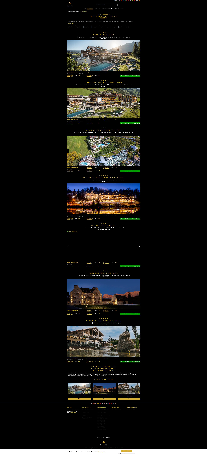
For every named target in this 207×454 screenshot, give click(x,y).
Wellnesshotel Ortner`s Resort (103, 321)
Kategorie (78, 26)
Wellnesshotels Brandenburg (101, 423)
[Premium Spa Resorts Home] (103, 443)
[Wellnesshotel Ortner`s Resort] (103, 341)
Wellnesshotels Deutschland (101, 407)
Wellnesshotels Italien (115, 407)
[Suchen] (116, 5)
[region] (103, 389)
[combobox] (105, 5)
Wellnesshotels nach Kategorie (132, 407)
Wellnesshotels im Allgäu (101, 426)
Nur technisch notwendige (129, 453)
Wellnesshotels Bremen (100, 425)
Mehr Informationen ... (102, 451)
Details (79, 398)
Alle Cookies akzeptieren (126, 450)
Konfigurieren (120, 453)
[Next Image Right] (139, 55)
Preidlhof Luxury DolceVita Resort (103, 130)
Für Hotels (102, 437)
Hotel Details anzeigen (125, 75)
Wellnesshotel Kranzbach (103, 273)
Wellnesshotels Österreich (86, 407)
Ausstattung (86, 26)
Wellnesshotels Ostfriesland (101, 429)
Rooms (114, 26)
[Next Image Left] (68, 55)
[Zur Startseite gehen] (70, 4)
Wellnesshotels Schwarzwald (101, 427)
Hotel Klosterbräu (103, 35)
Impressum (98, 437)
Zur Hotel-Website (136, 75)
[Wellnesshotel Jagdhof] (103, 246)
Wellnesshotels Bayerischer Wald (102, 428)
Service (121, 26)
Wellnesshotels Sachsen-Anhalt (102, 422)
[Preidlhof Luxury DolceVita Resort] (103, 151)
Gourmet (95, 26)
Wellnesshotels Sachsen (101, 421)
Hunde (101, 26)
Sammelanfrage (107, 437)
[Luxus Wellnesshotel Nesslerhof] (103, 103)
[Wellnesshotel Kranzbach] (103, 294)
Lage (108, 26)
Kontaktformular (72, 412)
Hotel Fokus (70, 26)
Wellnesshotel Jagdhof (104, 225)
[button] (71, 23)
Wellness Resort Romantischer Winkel (104, 178)
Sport (127, 26)
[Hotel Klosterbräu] (103, 55)
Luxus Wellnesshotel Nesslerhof (103, 82)
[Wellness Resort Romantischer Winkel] (103, 198)
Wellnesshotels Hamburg (101, 424)
